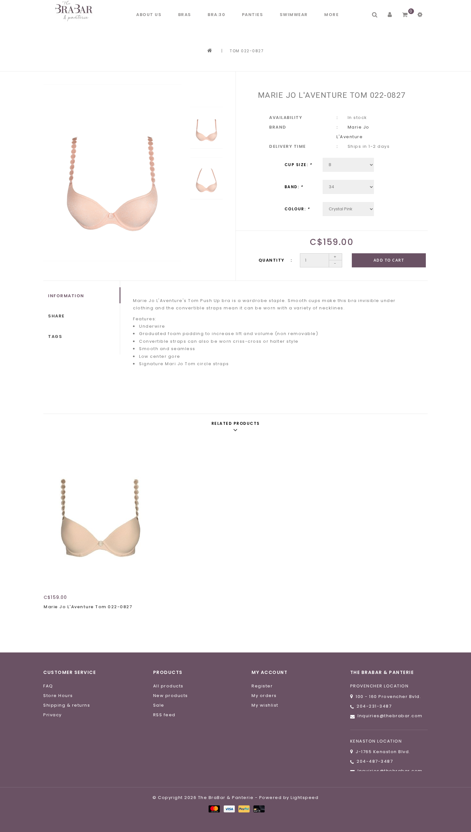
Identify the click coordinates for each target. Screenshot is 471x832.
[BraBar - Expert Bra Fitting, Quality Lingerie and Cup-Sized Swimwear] (75, 10)
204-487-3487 (375, 761)
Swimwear (294, 15)
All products (168, 686)
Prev (206, 93)
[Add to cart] (50, 618)
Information (66, 296)
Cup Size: (298, 164)
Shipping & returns (66, 705)
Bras (184, 15)
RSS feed (164, 715)
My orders (264, 696)
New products (170, 696)
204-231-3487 (374, 706)
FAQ (48, 686)
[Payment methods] (213, 809)
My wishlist (265, 705)
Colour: (297, 209)
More (331, 15)
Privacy (52, 715)
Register (262, 686)
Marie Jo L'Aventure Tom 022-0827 (88, 607)
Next (206, 215)
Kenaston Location (376, 741)
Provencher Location (379, 686)
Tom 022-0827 (247, 51)
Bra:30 (216, 15)
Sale (158, 705)
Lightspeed (304, 797)
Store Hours (58, 696)
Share (56, 316)
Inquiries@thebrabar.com (390, 716)
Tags (55, 336)
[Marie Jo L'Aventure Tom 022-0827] (102, 515)
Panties (252, 15)
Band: (294, 186)
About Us (148, 15)
